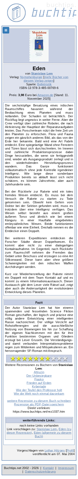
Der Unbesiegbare (39, 375)
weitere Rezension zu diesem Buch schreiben (39, 400)
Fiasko (39, 379)
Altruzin (39, 372)
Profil (70, 450)
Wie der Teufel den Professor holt (39, 390)
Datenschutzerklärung (40, 471)
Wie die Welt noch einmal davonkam (39, 393)
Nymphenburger (31, 77)
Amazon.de (45, 95)
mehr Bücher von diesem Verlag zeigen (46, 78)
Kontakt (48, 468)
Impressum (66, 468)
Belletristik (44, 84)
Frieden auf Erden (39, 383)
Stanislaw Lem (42, 73)
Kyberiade (39, 386)
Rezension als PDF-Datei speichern (39, 404)
